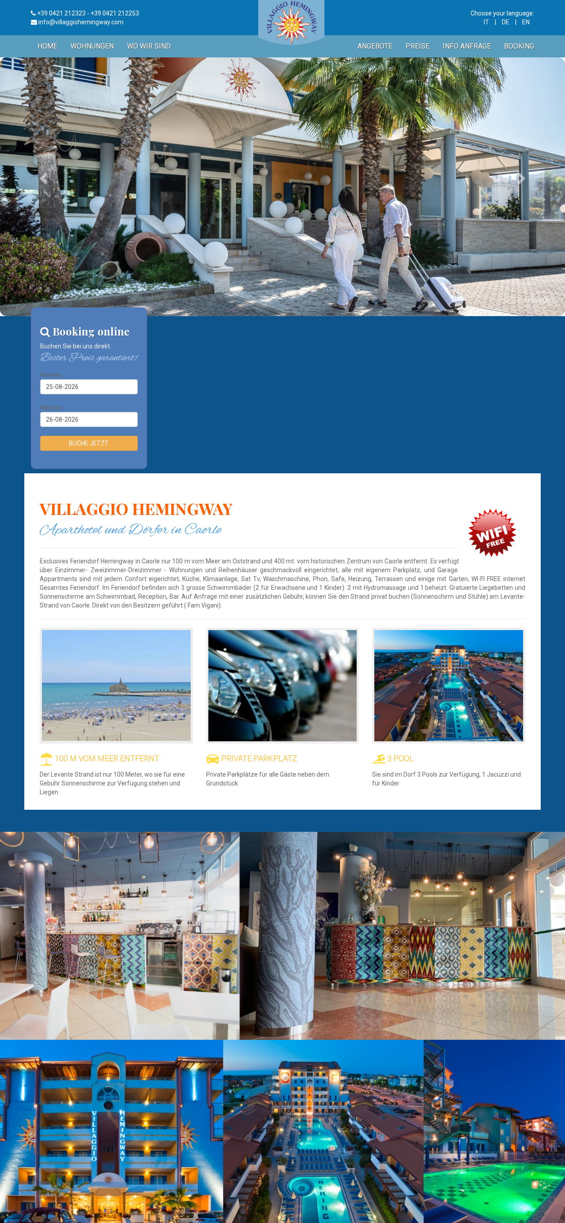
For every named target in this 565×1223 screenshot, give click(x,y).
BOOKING (519, 46)
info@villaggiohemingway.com (81, 22)
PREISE (417, 46)
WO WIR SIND (149, 46)
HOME (47, 46)
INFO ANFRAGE (467, 46)
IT (486, 22)
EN (526, 22)
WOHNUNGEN (92, 46)
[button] (42, 175)
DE (505, 22)
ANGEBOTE (375, 46)
